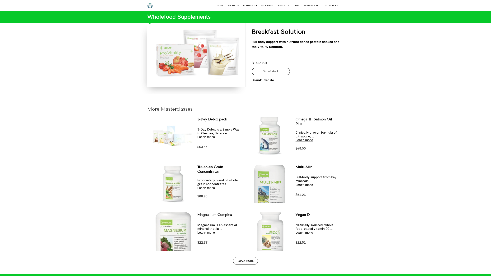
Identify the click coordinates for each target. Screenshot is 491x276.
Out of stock (271, 71)
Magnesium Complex (214, 215)
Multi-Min (304, 167)
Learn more (206, 137)
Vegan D (303, 215)
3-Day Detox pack (212, 119)
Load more (245, 261)
